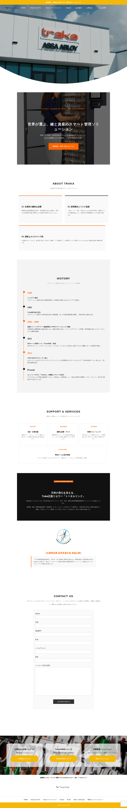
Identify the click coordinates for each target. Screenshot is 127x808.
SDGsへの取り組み (79, 799)
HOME (23, 8)
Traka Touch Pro (35, 8)
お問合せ (89, 8)
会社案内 (79, 8)
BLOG (69, 799)
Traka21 (68, 8)
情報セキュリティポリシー (95, 799)
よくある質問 (101, 8)
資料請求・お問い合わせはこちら (63, 146)
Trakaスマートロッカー (53, 8)
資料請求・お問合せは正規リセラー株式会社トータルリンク (63, 2)
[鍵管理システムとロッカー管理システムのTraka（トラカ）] (13, 8)
